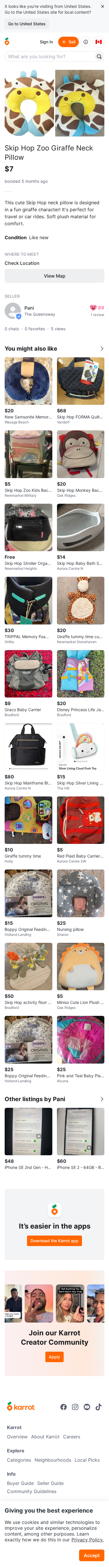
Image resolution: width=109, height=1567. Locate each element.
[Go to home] (7, 42)
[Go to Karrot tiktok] (98, 1406)
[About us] (86, 42)
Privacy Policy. (87, 1540)
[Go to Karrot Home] (21, 1407)
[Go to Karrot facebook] (63, 1406)
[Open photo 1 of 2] (29, 103)
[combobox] (50, 56)
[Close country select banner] (103, 6)
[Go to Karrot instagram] (75, 1406)
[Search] (99, 56)
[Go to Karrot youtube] (86, 1406)
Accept (92, 1555)
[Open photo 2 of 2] (80, 103)
